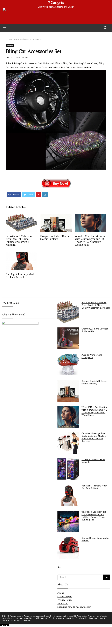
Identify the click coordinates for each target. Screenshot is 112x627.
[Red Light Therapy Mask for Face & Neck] (68, 495)
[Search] (105, 28)
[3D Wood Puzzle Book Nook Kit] (68, 469)
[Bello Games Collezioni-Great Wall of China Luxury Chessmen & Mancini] (68, 312)
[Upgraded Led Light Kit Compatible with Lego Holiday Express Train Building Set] (68, 521)
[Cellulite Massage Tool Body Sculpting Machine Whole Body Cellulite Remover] (68, 443)
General (16, 39)
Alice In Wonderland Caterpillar (92, 356)
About (60, 593)
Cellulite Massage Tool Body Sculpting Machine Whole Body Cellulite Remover (94, 437)
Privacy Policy (64, 600)
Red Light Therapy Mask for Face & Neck (20, 276)
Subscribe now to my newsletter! (74, 607)
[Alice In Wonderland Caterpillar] (68, 364)
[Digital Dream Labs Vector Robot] (68, 548)
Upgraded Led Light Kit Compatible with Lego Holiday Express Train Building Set (94, 516)
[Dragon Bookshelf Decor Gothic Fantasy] (68, 391)
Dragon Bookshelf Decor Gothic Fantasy (54, 237)
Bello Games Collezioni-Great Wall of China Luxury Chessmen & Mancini (20, 240)
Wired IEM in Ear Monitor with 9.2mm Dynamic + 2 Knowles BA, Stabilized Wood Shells (90, 240)
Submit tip (62, 603)
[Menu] (5, 28)
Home (8, 39)
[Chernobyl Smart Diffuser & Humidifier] (68, 338)
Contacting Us (64, 596)
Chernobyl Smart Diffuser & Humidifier (95, 330)
